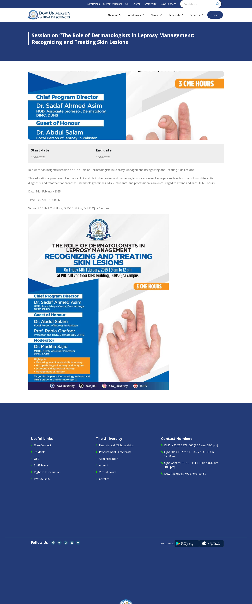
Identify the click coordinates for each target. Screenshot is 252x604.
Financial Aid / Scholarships (116, 445)
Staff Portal (151, 3)
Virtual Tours (107, 472)
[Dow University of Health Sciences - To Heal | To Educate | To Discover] (48, 15)
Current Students (112, 3)
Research (174, 15)
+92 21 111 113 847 (194, 463)
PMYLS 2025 (42, 479)
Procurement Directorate (115, 452)
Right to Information (47, 472)
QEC (127, 3)
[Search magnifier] (217, 4)
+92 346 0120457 (195, 474)
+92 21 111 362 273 (190, 452)
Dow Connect (168, 3)
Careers (104, 479)
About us (113, 15)
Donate (215, 15)
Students (39, 452)
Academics (134, 15)
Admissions (93, 3)
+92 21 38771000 (182, 445)
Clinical (154, 15)
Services (195, 15)
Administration (108, 459)
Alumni (137, 3)
